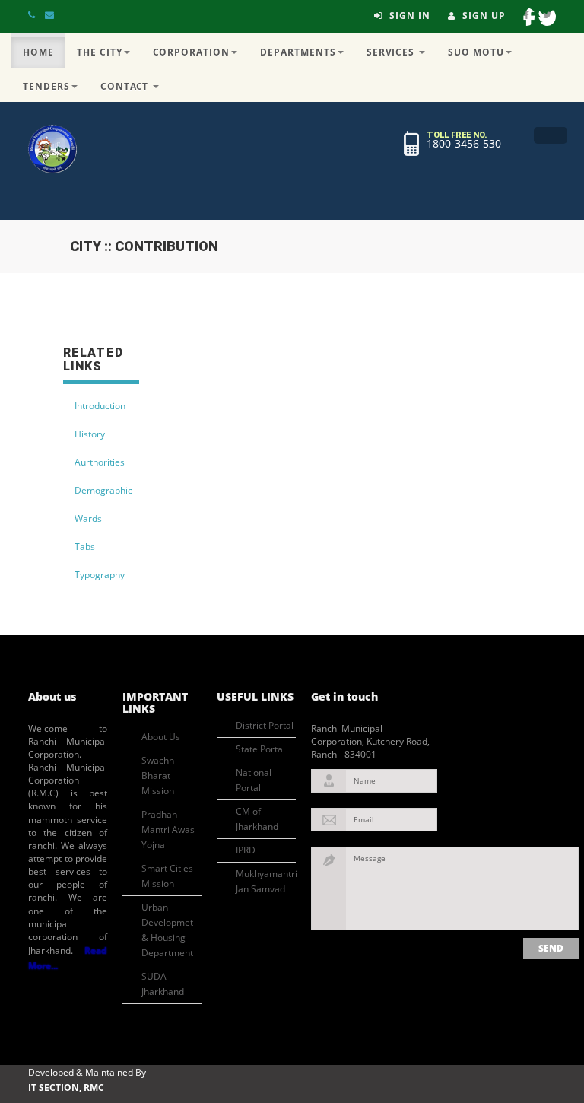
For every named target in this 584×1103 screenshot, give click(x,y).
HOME (38, 52)
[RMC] (52, 149)
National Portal (253, 780)
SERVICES (392, 52)
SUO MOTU (476, 52)
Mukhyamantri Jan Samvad (266, 881)
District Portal (265, 725)
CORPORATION (191, 52)
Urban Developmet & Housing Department (167, 930)
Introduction (100, 405)
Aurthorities (100, 462)
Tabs (85, 546)
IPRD (246, 850)
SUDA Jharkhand (162, 984)
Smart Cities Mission (167, 876)
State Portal (260, 748)
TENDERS (46, 86)
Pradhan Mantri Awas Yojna (168, 829)
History (90, 434)
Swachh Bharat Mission (157, 775)
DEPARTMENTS (298, 52)
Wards (88, 518)
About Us (160, 736)
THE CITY (99, 52)
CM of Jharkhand (257, 819)
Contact (126, 86)
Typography (100, 574)
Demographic (103, 490)
